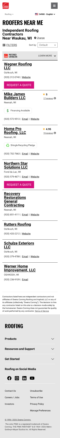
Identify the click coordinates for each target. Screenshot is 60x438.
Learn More (45, 55)
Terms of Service (42, 311)
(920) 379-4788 (12, 256)
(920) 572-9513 (12, 118)
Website (26, 77)
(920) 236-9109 (12, 279)
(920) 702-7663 (12, 153)
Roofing (8, 14)
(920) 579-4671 (12, 176)
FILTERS (11, 45)
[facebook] (9, 378)
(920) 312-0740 (12, 77)
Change (41, 37)
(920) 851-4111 (12, 214)
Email (25, 118)
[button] (55, 98)
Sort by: (32, 44)
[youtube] (32, 378)
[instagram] (17, 378)
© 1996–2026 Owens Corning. (18, 419)
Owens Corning (5, 5)
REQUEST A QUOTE (19, 85)
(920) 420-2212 (12, 233)
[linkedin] (24, 378)
